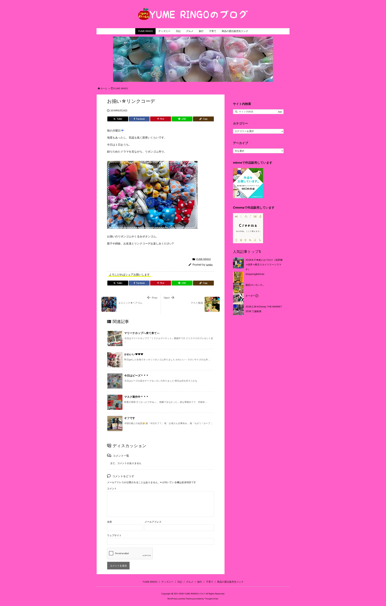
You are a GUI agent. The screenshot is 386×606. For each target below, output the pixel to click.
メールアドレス (153, 521)
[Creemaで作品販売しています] (248, 228)
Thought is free (211, 599)
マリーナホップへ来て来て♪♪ (142, 333)
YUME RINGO (121, 88)
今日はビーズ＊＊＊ (136, 375)
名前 (109, 521)
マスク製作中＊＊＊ (136, 396)
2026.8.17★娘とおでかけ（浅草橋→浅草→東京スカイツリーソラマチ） (264, 264)
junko (209, 264)
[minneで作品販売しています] (248, 183)
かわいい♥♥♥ (133, 354)
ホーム (103, 88)
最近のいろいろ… (254, 284)
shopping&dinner (254, 274)
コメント (112, 488)
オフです (129, 418)
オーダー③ (251, 295)
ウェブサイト (114, 535)
